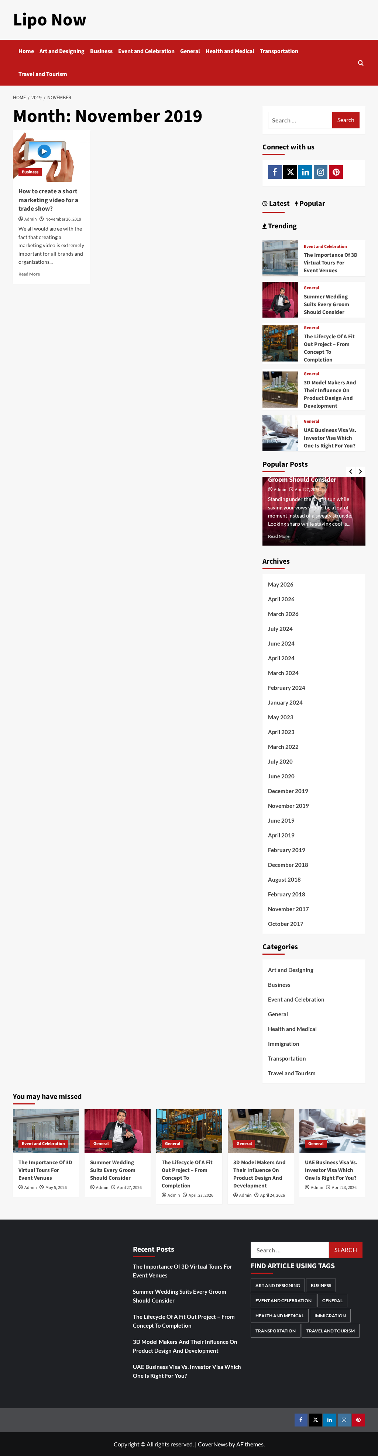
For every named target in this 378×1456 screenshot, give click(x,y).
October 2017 (285, 923)
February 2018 (286, 894)
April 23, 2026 (344, 1187)
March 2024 (283, 673)
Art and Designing (62, 51)
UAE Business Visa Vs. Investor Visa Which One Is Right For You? (330, 438)
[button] (360, 62)
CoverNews (213, 1444)
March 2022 (283, 746)
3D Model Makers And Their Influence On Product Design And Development (330, 394)
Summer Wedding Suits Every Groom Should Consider (326, 304)
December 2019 (288, 791)
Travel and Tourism (42, 74)
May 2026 (280, 584)
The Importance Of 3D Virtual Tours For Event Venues (331, 262)
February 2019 (286, 850)
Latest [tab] (279, 203)
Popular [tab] (311, 203)
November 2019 (288, 805)
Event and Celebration (146, 51)
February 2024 (286, 687)
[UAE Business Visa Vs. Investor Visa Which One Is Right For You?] (280, 432)
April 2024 (281, 658)
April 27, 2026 (307, 490)
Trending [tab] (282, 226)
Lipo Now (49, 19)
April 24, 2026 (272, 1195)
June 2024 (281, 643)
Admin (30, 219)
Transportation (279, 51)
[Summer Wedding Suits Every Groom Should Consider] (280, 298)
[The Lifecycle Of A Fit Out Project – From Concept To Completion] (280, 342)
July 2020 (280, 761)
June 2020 (281, 776)
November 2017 (288, 909)
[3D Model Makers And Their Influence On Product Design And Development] (280, 388)
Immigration (283, 1043)
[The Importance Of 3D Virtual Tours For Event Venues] (280, 257)
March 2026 (283, 614)
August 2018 (284, 879)
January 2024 (285, 702)
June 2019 (281, 820)
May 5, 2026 (56, 1187)
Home (26, 51)
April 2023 (281, 732)
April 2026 (281, 599)
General (190, 51)
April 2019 (281, 835)
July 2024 (280, 628)
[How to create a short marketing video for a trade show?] (51, 156)
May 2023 (280, 717)
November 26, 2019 (63, 219)
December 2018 (288, 864)
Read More (29, 274)
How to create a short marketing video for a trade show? (48, 200)
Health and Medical (230, 51)
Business (101, 51)
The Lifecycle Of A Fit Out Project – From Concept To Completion (329, 348)
